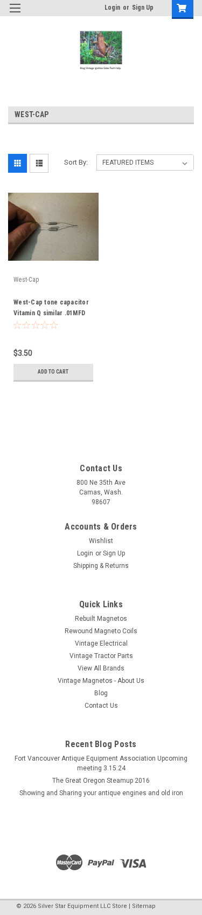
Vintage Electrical (101, 643)
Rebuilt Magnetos (101, 618)
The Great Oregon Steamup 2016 (101, 780)
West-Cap (26, 279)
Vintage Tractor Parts (101, 656)
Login (112, 7)
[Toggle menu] (15, 15)
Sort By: (76, 162)
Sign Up (143, 7)
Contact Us (101, 705)
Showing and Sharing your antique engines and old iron (101, 793)
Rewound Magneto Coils (101, 631)
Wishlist (101, 541)
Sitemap (144, 906)
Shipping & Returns (101, 566)
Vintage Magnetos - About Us (101, 680)
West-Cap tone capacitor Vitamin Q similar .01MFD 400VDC (51, 313)
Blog (101, 693)
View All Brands (101, 668)
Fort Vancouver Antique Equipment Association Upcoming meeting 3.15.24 (101, 763)
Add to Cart (53, 372)
